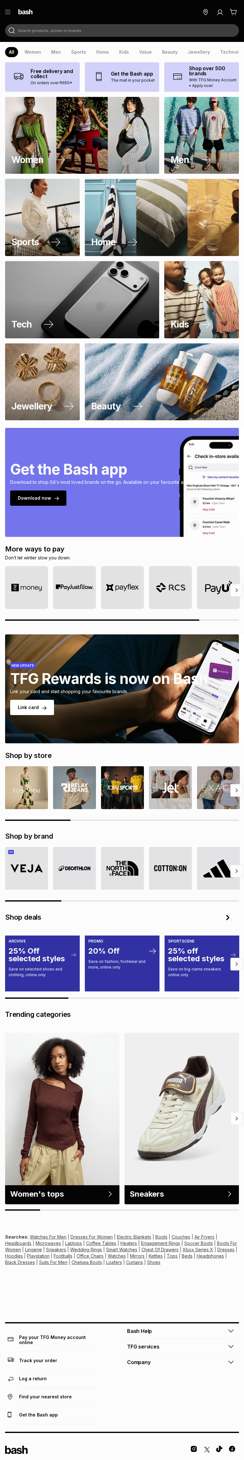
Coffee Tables (101, 1243)
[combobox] (122, 30)
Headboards (18, 1243)
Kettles (156, 1256)
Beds (187, 1256)
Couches (181, 1237)
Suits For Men (53, 1262)
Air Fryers (204, 1237)
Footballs (63, 1256)
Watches (117, 1256)
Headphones (210, 1256)
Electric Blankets (134, 1237)
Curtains (134, 1262)
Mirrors (137, 1256)
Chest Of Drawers (160, 1249)
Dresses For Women (92, 1237)
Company (139, 1362)
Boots (161, 1237)
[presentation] (11, 52)
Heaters (128, 1243)
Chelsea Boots (86, 1262)
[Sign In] (220, 12)
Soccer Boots (198, 1243)
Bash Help (139, 1331)
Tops (172, 1256)
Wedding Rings (86, 1249)
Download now (34, 498)
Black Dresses (20, 1262)
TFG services (143, 1346)
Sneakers (56, 1249)
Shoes (153, 1262)
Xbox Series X (198, 1249)
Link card (28, 707)
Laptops (73, 1243)
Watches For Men (48, 1237)
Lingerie (33, 1249)
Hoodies (14, 1256)
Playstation (38, 1256)
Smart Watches (121, 1249)
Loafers (114, 1262)
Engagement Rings (160, 1243)
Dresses (225, 1249)
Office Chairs (90, 1256)
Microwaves (48, 1243)
